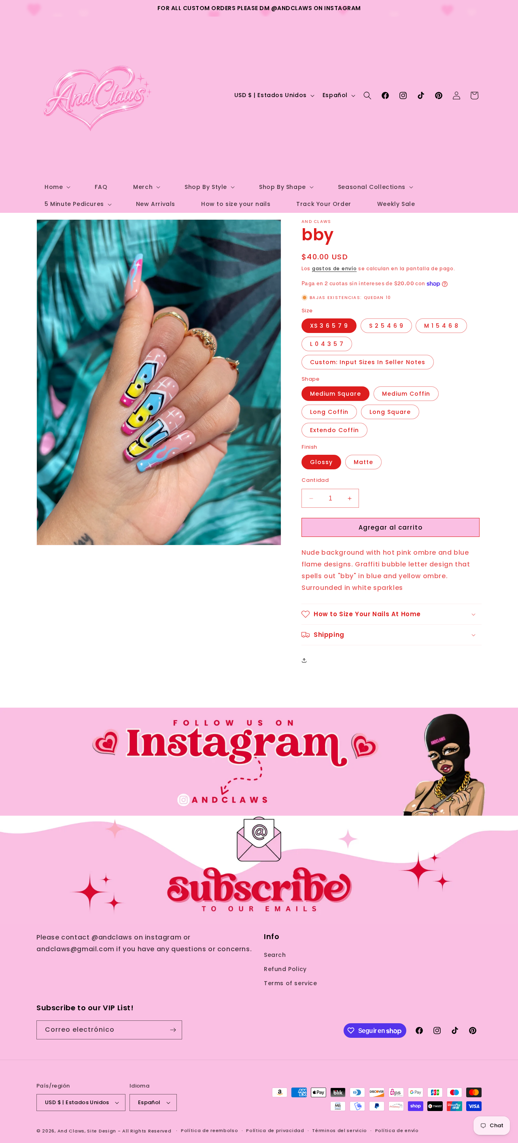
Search (275, 955)
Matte (363, 462)
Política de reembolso (209, 1130)
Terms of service (290, 984)
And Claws (71, 1131)
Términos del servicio (339, 1130)
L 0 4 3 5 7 (327, 344)
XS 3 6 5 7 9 (329, 326)
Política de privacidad (275, 1130)
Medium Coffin (406, 394)
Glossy (321, 462)
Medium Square (335, 394)
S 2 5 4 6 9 (386, 326)
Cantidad (315, 480)
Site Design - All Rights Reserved (129, 1131)
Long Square (390, 412)
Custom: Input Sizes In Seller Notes (367, 362)
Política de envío (397, 1130)
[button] (57, 186)
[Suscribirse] (173, 1029)
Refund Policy (285, 969)
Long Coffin (329, 412)
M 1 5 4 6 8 (441, 326)
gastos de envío (334, 268)
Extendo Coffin (334, 430)
